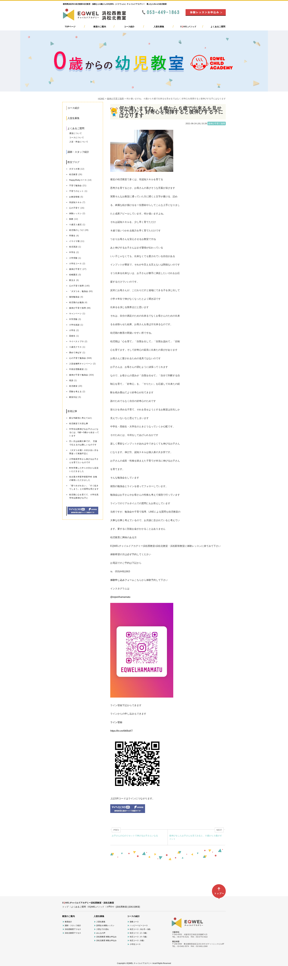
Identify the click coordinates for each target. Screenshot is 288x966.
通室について (75, 133)
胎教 (71, 219)
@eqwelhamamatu (120, 597)
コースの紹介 (133, 916)
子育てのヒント (76, 191)
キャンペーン (75, 313)
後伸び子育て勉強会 (78, 375)
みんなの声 (100, 933)
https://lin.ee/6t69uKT (121, 731)
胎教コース (134, 922)
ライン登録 (116, 722)
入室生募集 (159, 26)
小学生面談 (74, 325)
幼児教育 (73, 174)
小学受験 (73, 258)
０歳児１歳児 (75, 224)
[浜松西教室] (122, 907)
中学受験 (73, 319)
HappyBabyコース (78, 180)
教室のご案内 (99, 26)
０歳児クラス (75, 347)
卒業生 (72, 236)
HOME (101, 98)
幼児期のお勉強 (76, 302)
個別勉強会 (74, 297)
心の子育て (74, 208)
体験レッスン (75, 213)
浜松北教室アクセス (73, 933)
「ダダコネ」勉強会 (78, 291)
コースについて (76, 137)
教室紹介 (68, 922)
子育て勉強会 (75, 185)
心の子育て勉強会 (77, 358)
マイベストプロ (76, 341)
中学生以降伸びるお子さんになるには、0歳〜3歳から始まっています (84, 432)
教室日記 (73, 397)
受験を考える (75, 391)
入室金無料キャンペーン (80, 364)
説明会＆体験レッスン (105, 925)
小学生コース (75, 263)
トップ (65, 907)
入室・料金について (78, 142)
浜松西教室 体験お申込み (106, 937)
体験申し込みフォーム (122, 580)
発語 (71, 380)
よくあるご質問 (218, 26)
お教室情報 (74, 197)
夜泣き (72, 280)
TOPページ (70, 26)
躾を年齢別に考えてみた (80, 418)
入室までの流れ (102, 929)
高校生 (72, 336)
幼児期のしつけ (76, 230)
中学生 (72, 252)
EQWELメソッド (96, 907)
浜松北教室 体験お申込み (106, 940)
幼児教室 (73, 386)
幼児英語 (73, 247)
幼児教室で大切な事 (78, 423)
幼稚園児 (73, 275)
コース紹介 (129, 26)
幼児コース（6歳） (137, 940)
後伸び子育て (75, 269)
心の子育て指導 (76, 286)
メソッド (188, 26)
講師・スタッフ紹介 (78, 152)
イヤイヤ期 (74, 241)
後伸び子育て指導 (115, 98)
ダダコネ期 (74, 169)
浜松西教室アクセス (73, 929)
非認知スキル (75, 202)
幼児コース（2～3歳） (139, 933)
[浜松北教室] (134, 907)
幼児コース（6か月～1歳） (141, 929)
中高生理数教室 (76, 369)
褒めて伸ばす (75, 352)
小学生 (72, 330)
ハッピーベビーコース (139, 925)
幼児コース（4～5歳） (139, 937)
